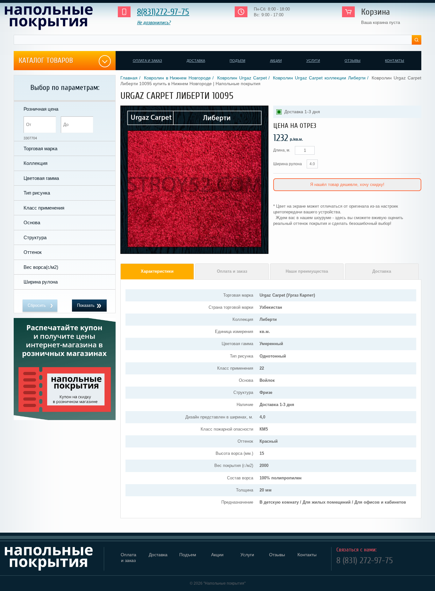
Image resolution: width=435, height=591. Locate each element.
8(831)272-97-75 (163, 12)
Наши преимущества (307, 271)
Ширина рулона (41, 281)
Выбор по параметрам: (64, 87)
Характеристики (157, 271)
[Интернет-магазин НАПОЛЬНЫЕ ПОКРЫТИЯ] (54, 18)
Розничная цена (41, 109)
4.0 (312, 164)
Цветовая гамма (41, 178)
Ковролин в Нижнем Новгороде (177, 77)
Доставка (196, 61)
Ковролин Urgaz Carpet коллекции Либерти (319, 77)
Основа (32, 222)
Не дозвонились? (153, 23)
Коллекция (35, 163)
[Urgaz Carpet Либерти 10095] (194, 252)
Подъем (237, 61)
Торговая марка (40, 148)
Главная (129, 77)
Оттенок (33, 252)
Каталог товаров (45, 60)
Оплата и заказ (147, 61)
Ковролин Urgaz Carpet (242, 77)
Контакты (394, 61)
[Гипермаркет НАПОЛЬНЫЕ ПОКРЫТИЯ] (52, 559)
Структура (35, 237)
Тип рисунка (37, 193)
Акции (276, 61)
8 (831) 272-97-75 (364, 560)
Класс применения (44, 208)
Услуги (313, 61)
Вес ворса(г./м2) (41, 267)
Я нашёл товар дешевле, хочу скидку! (347, 184)
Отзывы (352, 61)
